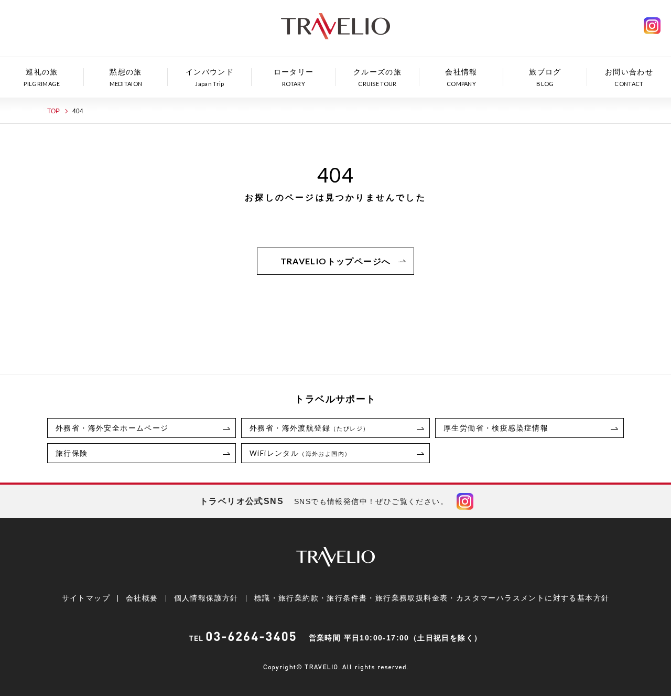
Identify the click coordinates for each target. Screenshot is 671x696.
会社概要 (142, 598)
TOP (53, 111)
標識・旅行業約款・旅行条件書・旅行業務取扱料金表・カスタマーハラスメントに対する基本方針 (432, 598)
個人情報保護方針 (206, 598)
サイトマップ (86, 598)
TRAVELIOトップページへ (335, 261)
